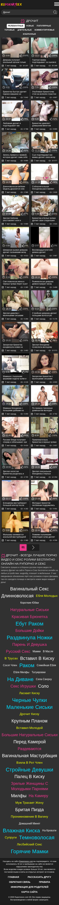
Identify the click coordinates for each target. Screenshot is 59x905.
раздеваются (29, 748)
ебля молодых (47, 595)
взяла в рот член (29, 762)
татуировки (39, 672)
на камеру (38, 795)
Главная (13, 877)
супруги (11, 837)
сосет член (10, 665)
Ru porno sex (12, 4)
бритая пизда (29, 809)
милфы (18, 795)
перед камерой (29, 741)
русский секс (18, 651)
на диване (20, 679)
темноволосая (36, 837)
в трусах (11, 658)
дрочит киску (29, 714)
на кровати (49, 830)
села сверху (44, 679)
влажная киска (21, 830)
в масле (48, 651)
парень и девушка (29, 644)
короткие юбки (29, 602)
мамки (37, 651)
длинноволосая (17, 595)
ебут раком (29, 623)
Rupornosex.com (26, 861)
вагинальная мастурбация (29, 755)
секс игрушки (23, 686)
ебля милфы (21, 672)
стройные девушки (29, 769)
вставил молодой (29, 728)
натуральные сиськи (29, 609)
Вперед (33, 547)
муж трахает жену (29, 802)
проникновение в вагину (29, 816)
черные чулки (29, 700)
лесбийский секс (29, 844)
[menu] (56, 4)
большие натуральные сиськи (30, 735)
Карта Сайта (29, 892)
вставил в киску (37, 658)
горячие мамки (29, 851)
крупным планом (29, 720)
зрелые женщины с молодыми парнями (29, 786)
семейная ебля (46, 665)
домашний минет (29, 823)
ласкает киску (29, 693)
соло (43, 686)
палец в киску (29, 776)
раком (26, 665)
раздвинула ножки (29, 637)
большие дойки (29, 630)
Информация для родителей (29, 887)
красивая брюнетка (30, 616)
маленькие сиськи (29, 707)
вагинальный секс (29, 588)
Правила (44, 882)
